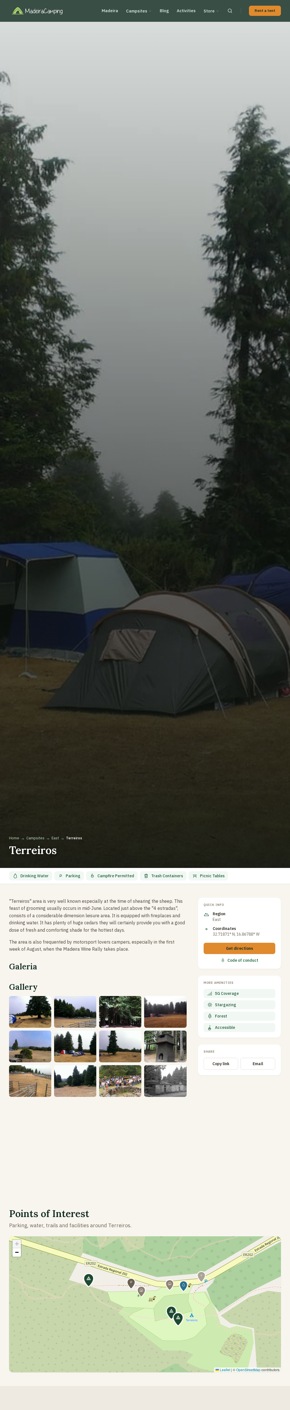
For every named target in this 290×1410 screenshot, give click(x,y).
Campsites (136, 11)
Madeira (110, 10)
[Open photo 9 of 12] (30, 1081)
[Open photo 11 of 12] (120, 1081)
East (55, 838)
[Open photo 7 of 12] (120, 1046)
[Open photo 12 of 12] (165, 1081)
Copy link (220, 1063)
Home (14, 838)
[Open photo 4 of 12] (165, 1012)
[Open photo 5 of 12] (30, 1046)
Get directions (239, 948)
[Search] (230, 11)
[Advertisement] (98, 1145)
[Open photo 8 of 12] (165, 1046)
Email (258, 1063)
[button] (178, 1319)
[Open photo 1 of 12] (30, 1012)
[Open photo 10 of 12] (75, 1081)
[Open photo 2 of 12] (75, 1012)
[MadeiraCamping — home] (41, 11)
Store (209, 11)
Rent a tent (265, 10)
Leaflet (224, 1369)
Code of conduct (242, 960)
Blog (164, 10)
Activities (186, 10)
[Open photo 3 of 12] (120, 1012)
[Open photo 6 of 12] (75, 1046)
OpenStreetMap (248, 1369)
